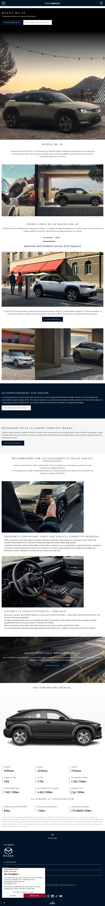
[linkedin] (52, 896)
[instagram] (48, 896)
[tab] (49, 238)
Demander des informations (16, 408)
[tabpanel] (52, 283)
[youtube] (60, 896)
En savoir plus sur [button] (10, 873)
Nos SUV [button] (6, 867)
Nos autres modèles (13, 443)
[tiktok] (56, 896)
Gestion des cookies (52, 885)
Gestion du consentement (67, 885)
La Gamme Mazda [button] (9, 862)
